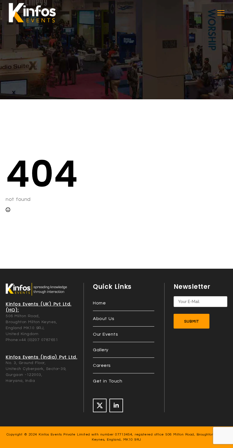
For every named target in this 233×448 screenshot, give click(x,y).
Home (99, 303)
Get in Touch (107, 381)
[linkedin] (116, 405)
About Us (103, 318)
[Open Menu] (220, 12)
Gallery (101, 350)
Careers (102, 365)
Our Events (105, 334)
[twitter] (99, 405)
